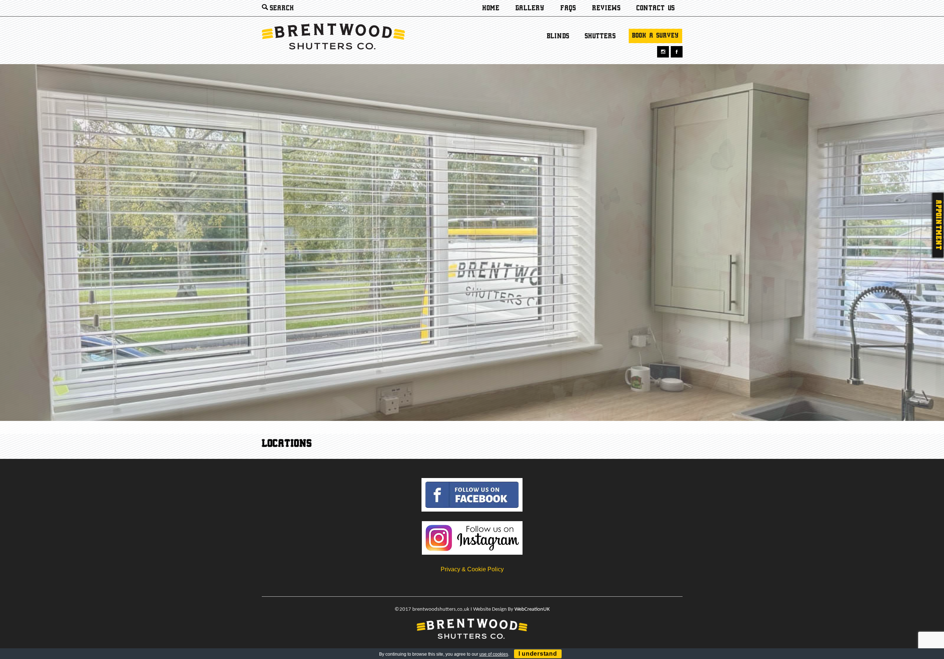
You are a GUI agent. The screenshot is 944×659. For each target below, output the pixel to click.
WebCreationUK (532, 609)
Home (491, 8)
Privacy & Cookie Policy (472, 569)
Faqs (568, 8)
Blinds (558, 36)
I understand (537, 654)
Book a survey (655, 36)
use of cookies (493, 654)
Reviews (606, 8)
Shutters (600, 36)
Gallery (530, 8)
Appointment (938, 225)
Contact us (655, 8)
